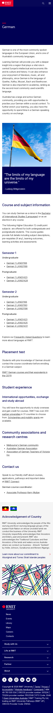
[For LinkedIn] (22, 679)
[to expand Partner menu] (47, 664)
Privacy (45, 686)
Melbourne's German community (23, 445)
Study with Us (10, 644)
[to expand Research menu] (47, 657)
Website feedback (23, 689)
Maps (8, 627)
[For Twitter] (10, 679)
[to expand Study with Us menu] (47, 644)
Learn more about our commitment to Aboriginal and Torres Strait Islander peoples (23, 556)
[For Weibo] (34, 679)
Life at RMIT (10, 650)
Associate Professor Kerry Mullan (23, 492)
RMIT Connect (12, 481)
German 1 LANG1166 (17, 263)
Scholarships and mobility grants (24, 417)
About (7, 671)
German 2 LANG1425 (17, 322)
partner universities (11, 414)
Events (9, 618)
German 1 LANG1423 (17, 277)
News (8, 614)
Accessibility (7, 689)
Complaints (39, 689)
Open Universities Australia (15, 698)
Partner (8, 664)
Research (8, 657)
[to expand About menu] (47, 671)
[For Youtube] (28, 679)
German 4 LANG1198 (17, 308)
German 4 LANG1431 (17, 326)
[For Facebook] (4, 679)
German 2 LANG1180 (17, 305)
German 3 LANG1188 (17, 266)
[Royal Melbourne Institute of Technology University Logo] (6, 3)
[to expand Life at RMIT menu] (47, 651)
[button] (43, 3)
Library (9, 623)
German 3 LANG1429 (17, 280)
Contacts (10, 636)
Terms (37, 686)
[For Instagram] (16, 679)
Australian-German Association (22, 448)
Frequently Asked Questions (28, 337)
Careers (9, 632)
